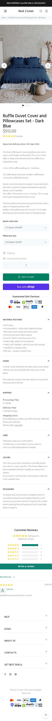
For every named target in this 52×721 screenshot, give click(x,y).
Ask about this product (17, 258)
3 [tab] (27, 105)
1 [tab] (23, 105)
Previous (4, 65)
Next (48, 65)
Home (3, 17)
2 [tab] (25, 105)
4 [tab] (29, 105)
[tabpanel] (26, 64)
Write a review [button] (26, 566)
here (17, 479)
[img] (6, 585)
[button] (13, 545)
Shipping (11, 253)
